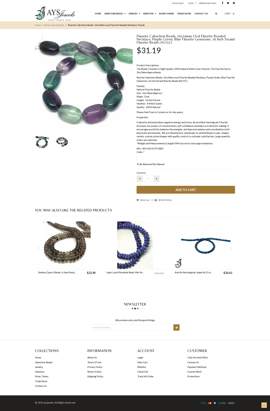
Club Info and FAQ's (197, 357)
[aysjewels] (55, 13)
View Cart (142, 362)
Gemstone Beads (43, 362)
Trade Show (41, 381)
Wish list (145, 200)
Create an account (207, 3)
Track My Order (145, 376)
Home (38, 25)
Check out (142, 371)
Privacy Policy (94, 367)
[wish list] (75, 265)
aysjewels (49, 402)
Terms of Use (94, 362)
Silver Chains (41, 376)
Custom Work (194, 371)
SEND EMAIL (165, 200)
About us (92, 357)
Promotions (193, 376)
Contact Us (41, 385)
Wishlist (141, 367)
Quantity (141, 172)
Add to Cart (185, 190)
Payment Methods (196, 367)
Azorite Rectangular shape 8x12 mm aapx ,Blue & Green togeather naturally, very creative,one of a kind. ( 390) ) (194, 272)
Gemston (39, 371)
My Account (178, 3)
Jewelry (39, 367)
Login (140, 357)
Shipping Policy (95, 376)
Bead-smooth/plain (54, 25)
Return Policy (94, 371)
